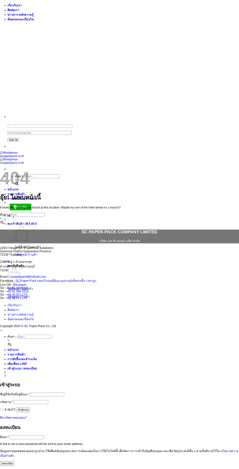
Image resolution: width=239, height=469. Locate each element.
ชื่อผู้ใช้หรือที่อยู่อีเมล (14, 394)
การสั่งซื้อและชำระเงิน (22, 359)
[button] (22, 223)
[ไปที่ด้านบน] (1, 330)
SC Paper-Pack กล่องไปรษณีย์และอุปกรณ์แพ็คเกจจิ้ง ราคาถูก (55, 280)
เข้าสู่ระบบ (22, 409)
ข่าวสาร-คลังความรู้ (20, 14)
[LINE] (8, 146)
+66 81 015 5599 (17, 288)
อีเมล (4, 437)
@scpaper (20, 284)
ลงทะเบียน (7, 463)
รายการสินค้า (16, 354)
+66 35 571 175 (16, 298)
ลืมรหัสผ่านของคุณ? (13, 417)
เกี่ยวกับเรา (14, 5)
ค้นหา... (5, 214)
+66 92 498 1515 (17, 291)
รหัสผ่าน (6, 402)
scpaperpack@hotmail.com (28, 276)
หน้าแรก (13, 189)
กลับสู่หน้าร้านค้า (26, 254)
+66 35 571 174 (16, 294)
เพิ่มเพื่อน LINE (17, 363)
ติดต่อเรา (13, 10)
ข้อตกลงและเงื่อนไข (20, 19)
